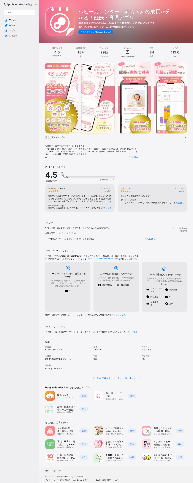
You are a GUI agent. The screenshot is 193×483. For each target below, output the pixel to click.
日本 (47, 471)
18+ (143, 359)
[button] (19, 20)
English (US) (56, 471)
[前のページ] (42, 97)
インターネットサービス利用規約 (57, 480)
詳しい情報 (121, 315)
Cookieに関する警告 (103, 480)
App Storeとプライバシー (83, 480)
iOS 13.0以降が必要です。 (57, 359)
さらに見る (134, 157)
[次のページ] (190, 97)
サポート (118, 480)
